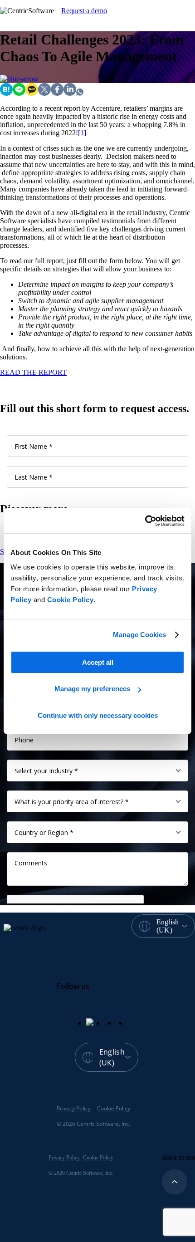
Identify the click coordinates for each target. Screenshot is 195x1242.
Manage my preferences (92, 688)
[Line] (19, 93)
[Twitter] (44, 93)
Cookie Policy (70, 600)
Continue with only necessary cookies (98, 715)
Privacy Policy (74, 1108)
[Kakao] (31, 93)
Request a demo (84, 11)
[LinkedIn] (69, 93)
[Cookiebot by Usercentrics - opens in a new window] (145, 521)
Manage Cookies (139, 634)
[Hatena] (6, 93)
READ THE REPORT (33, 372)
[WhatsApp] (79, 93)
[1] (82, 133)
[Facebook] (57, 93)
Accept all (97, 662)
